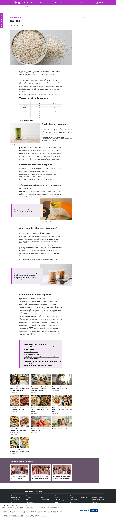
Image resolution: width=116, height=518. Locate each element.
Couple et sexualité (59, 500)
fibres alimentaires (56, 247)
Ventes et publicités (96, 502)
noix (57, 239)
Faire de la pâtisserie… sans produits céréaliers (38, 365)
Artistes (13, 502)
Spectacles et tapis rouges (17, 500)
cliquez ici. (37, 515)
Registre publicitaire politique (98, 499)
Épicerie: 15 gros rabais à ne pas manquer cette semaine (19, 408)
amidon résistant (41, 245)
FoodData (26, 120)
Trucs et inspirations (15, 17)
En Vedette (25, 2)
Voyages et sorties (80, 2)
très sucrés (39, 255)
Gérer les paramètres (84, 510)
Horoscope (34, 2)
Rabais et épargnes (74, 499)
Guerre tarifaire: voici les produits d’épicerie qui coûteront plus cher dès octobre (19, 388)
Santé (56, 497)
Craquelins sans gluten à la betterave (35, 344)
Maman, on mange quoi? (59, 428)
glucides (42, 232)
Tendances (69, 2)
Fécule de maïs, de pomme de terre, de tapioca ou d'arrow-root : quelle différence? (41, 357)
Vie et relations (59, 2)
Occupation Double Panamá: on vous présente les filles (40, 477)
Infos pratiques (73, 500)
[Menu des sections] (11, 2)
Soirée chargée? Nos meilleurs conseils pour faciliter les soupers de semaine (40, 388)
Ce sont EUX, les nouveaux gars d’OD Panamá (19, 477)
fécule (31, 327)
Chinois (27, 499)
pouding (58, 300)
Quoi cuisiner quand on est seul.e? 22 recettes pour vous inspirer (40, 409)
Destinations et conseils (85, 497)
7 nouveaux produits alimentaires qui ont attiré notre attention (19, 451)
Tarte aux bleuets (29, 349)
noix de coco (37, 301)
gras (43, 233)
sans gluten (35, 88)
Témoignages (58, 499)
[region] (58, 510)
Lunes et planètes (30, 502)
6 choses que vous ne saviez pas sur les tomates (40, 429)
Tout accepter (94, 510)
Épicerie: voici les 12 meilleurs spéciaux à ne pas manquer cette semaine (62, 409)
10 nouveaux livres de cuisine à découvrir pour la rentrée (61, 387)
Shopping (49, 2)
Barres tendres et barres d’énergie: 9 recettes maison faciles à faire (18, 430)
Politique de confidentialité (98, 497)
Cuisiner (42, 2)
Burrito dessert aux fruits (31, 354)
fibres (48, 233)
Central (31, 120)
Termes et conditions (96, 500)
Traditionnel (28, 497)
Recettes (43, 497)
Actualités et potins (15, 497)
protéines (36, 233)
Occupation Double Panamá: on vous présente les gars (61, 477)
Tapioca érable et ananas (31, 352)
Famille (56, 502)
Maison (71, 502)
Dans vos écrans (15, 499)
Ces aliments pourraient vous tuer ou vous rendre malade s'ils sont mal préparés (42, 361)
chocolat (29, 301)
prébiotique (22, 250)
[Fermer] (113, 510)
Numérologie (29, 500)
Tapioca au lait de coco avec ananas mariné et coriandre (40, 347)
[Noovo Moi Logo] (17, 2)
